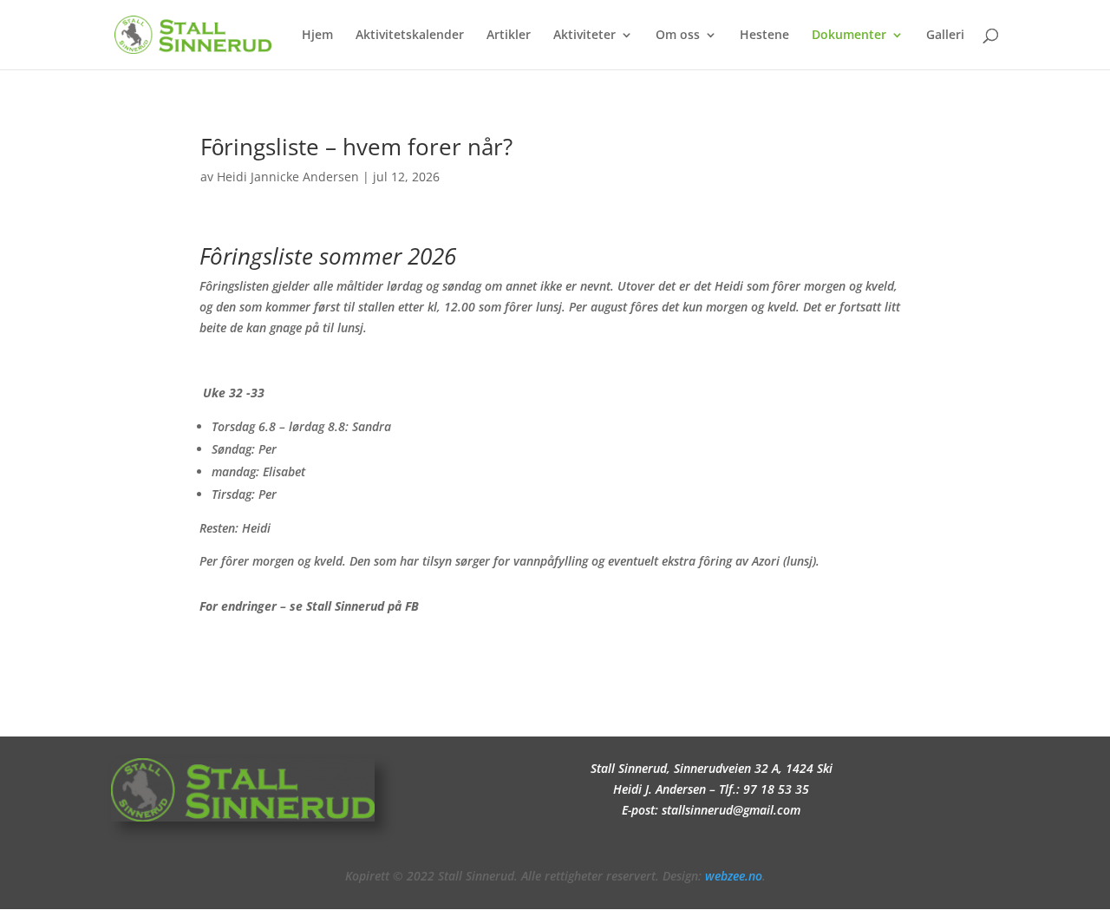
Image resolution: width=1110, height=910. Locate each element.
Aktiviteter (584, 36)
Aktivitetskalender (410, 36)
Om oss (678, 36)
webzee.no (733, 875)
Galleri (945, 36)
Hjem (317, 36)
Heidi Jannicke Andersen (288, 176)
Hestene (764, 36)
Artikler (508, 36)
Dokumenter (849, 36)
